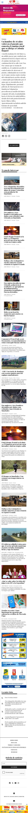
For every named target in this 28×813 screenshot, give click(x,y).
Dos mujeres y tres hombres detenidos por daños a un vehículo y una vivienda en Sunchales (13, 215)
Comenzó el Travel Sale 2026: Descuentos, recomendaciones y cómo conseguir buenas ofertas (14, 341)
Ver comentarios (14, 145)
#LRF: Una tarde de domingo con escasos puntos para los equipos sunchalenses (13, 373)
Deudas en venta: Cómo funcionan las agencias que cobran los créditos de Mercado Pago (14, 613)
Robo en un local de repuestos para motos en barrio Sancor (13, 314)
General (10, 345)
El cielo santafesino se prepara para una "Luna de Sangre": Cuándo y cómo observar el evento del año (13, 764)
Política (19, 657)
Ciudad (15, 696)
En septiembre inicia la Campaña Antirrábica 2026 (12, 692)
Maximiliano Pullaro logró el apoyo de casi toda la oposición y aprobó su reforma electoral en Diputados (14, 727)
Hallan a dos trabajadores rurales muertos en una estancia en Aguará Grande (14, 262)
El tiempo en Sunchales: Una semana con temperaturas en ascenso (13, 478)
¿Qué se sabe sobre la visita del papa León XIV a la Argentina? (13, 582)
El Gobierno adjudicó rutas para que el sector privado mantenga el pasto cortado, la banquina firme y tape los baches (14, 546)
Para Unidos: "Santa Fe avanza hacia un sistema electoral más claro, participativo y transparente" (13, 651)
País (13, 552)
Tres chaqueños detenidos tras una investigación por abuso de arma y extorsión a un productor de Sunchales (14, 190)
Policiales (4, 39)
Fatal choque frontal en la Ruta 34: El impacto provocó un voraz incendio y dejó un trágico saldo (14, 239)
